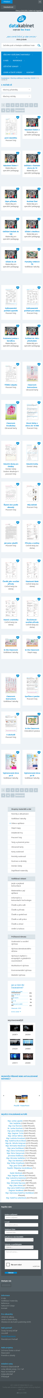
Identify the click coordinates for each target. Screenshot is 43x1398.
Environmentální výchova (21, 970)
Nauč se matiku (7, 1371)
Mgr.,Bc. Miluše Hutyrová (15, 1143)
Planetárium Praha (8, 1339)
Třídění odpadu (11, 385)
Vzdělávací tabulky (18, 818)
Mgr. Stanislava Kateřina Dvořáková (19, 1193)
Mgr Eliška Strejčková (15, 1163)
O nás (3, 1298)
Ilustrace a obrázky (19, 861)
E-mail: (7, 1222)
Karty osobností (17, 852)
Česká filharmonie (8, 1336)
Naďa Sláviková (16, 1173)
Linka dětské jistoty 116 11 (11, 1369)
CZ (40, 2)
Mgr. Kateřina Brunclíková (15, 1141)
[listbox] (16, 90)
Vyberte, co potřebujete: (13, 1244)
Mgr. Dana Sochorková (16, 1151)
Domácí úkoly (16, 866)
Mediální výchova (18, 975)
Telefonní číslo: (10, 1229)
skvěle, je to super (17, 991)
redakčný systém (22, 1387)
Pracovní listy (16, 837)
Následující (20, 110)
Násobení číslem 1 (10, 165)
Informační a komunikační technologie (21, 899)
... (12, 110)
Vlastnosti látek (32, 581)
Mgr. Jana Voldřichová (16, 1188)
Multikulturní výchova (20, 965)
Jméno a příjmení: (11, 1214)
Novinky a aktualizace (20, 814)
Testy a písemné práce (20, 842)
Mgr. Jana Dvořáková (15, 1148)
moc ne (13, 1001)
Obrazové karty (17, 847)
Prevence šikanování (9, 1366)
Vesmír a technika (10, 620)
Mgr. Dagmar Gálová (16, 1175)
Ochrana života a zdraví (10, 1350)
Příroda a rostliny (32, 543)
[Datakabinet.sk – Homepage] (21, 22)
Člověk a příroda (17, 910)
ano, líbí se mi (15, 994)
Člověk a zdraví (17, 924)
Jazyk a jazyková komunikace (17, 884)
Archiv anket (15, 1012)
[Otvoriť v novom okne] (21, 1393)
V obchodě (10, 735)
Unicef (3, 1333)
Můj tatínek (32, 505)
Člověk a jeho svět (18, 905)
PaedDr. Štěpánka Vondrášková (19, 1168)
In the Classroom (11, 650)
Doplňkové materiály (19, 870)
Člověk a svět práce (19, 919)
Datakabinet (5, 78)
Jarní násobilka (11, 138)
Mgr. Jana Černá (16, 1165)
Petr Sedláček (15, 1123)
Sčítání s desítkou (32, 231)
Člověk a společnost (19, 914)
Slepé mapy (16, 828)
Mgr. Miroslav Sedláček (15, 1158)
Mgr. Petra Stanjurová (16, 1153)
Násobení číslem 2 (32, 130)
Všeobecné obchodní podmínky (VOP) (16, 1322)
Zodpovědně (6, 1374)
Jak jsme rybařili (11, 543)
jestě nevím (14, 998)
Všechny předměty (10, 90)
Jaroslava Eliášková (15, 1155)
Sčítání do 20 (11, 262)
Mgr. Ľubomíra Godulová (16, 1178)
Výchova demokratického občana (21, 949)
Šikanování (5, 1353)
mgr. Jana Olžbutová (15, 1131)
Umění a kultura (17, 929)
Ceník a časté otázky (9, 1319)
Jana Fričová (16, 1180)
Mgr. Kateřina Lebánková (16, 1198)
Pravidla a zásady (8, 1355)
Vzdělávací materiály (9, 1301)
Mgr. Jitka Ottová (16, 1185)
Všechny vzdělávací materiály (20, 78)
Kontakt (4, 1308)
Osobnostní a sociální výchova (20, 942)
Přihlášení (7, 2)
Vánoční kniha (32, 464)
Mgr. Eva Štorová (15, 1126)
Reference (5, 1303)
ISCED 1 (34, 78)
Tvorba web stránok (9, 1387)
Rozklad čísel (32, 201)
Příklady (4, 1376)
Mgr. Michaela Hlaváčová (16, 1146)
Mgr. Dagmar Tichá (16, 1133)
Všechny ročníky (9, 96)
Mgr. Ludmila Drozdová (15, 1138)
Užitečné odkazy (7, 1317)
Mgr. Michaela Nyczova (16, 1183)
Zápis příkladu (11, 201)
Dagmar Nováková (16, 1190)
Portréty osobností (18, 856)
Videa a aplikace (17, 823)
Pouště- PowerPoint (21, 1105)
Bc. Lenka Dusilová (15, 1128)
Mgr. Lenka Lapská (15, 1121)
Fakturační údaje (8, 1306)
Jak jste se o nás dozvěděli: (14, 1237)
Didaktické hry (17, 833)
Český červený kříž (8, 1331)
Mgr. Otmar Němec (16, 1136)
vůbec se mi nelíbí (16, 1004)
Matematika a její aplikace (18, 891)
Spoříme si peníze (32, 696)
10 (8, 110)
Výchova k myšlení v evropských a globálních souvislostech (21, 958)
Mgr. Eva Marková (15, 1160)
